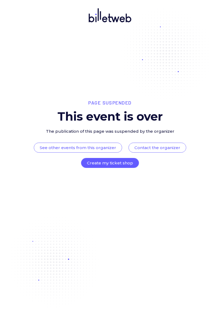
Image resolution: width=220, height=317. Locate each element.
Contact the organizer (157, 147)
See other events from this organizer (78, 147)
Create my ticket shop (110, 162)
